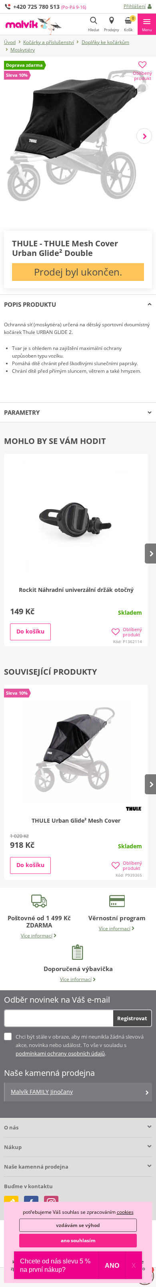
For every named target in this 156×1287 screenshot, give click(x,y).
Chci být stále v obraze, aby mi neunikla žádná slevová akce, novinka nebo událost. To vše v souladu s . (80, 1045)
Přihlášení (135, 6)
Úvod (10, 42)
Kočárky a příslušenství (48, 42)
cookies (125, 1212)
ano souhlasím (78, 1240)
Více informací (36, 936)
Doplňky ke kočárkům (105, 42)
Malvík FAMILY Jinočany (42, 1091)
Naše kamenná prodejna (36, 1166)
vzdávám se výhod (78, 1225)
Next (144, 136)
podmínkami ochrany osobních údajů (60, 1053)
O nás (11, 1127)
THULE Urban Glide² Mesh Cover (76, 820)
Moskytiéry (22, 49)
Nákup (13, 1147)
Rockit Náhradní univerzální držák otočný (76, 590)
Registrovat (132, 1018)
